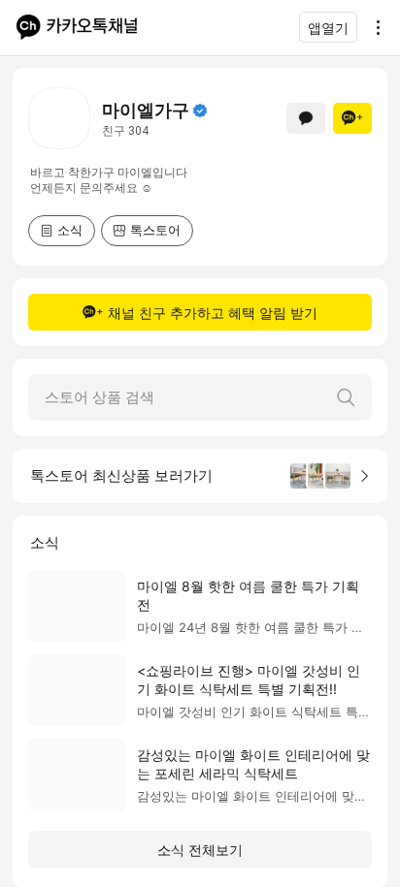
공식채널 (200, 110)
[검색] (345, 397)
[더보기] (372, 27)
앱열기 (328, 27)
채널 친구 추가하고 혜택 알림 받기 (212, 312)
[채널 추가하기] (352, 118)
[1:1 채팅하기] (305, 118)
